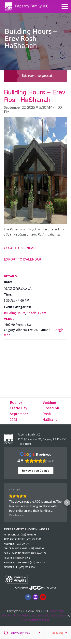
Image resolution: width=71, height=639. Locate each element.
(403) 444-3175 (38, 553)
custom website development (49, 615)
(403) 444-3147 (23, 544)
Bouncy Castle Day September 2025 (19, 411)
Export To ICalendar (22, 259)
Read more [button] (16, 515)
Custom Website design (15, 615)
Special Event (36, 313)
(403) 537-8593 (28, 534)
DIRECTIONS (25, 444)
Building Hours (14, 313)
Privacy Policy (56, 611)
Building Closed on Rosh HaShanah (51, 411)
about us (57, 632)
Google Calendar (20, 247)
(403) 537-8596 (33, 539)
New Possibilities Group (35, 619)
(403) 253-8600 (27, 567)
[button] (4, 502)
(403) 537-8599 (22, 558)
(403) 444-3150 (37, 562)
